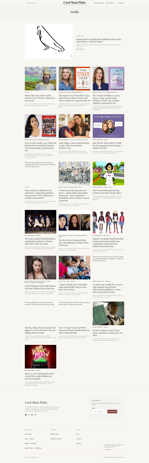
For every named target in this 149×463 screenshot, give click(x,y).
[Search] (27, 3)
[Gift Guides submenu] (114, 3)
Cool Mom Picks (74, 2)
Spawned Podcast (77, 92)
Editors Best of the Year (67, 235)
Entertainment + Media (66, 139)
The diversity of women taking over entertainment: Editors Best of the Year (73, 242)
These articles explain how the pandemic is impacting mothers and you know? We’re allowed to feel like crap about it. (39, 194)
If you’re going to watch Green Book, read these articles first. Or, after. (108, 333)
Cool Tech (62, 281)
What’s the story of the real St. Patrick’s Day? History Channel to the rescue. (40, 98)
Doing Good (80, 36)
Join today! (112, 411)
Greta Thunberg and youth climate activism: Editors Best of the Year (40, 287)
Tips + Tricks (71, 281)
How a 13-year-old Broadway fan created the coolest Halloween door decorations (39, 376)
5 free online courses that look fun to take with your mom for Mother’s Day (74, 145)
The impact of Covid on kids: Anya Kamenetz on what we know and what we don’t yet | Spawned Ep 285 (74, 98)
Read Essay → (80, 49)
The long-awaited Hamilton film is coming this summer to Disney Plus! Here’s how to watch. (40, 241)
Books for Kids (64, 187)
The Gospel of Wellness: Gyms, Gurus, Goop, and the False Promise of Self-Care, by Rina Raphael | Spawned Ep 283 (106, 99)
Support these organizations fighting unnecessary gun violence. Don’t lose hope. (98, 40)
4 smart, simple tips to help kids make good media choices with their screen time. (73, 287)
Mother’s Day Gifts (81, 139)
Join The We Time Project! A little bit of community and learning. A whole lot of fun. (107, 145)
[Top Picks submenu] (123, 3)
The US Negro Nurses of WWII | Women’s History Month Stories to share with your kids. (74, 330)
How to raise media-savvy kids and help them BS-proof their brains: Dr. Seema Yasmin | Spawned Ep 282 (40, 147)
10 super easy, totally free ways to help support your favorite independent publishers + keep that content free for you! (107, 288)
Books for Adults (65, 92)
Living (27, 92)
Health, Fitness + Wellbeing (34, 282)
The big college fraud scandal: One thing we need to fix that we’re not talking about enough (40, 330)
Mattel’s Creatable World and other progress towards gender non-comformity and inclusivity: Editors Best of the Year (108, 242)
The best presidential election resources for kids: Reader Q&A (107, 191)
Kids (79, 187)
